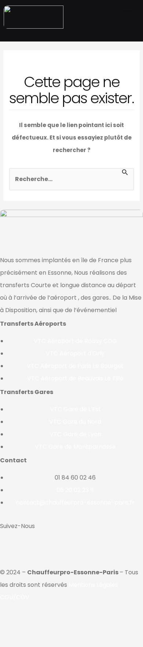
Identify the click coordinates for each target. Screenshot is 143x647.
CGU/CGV (14, 597)
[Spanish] (89, 33)
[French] (61, 33)
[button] (127, 16)
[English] (70, 33)
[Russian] (80, 33)
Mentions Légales (93, 585)
